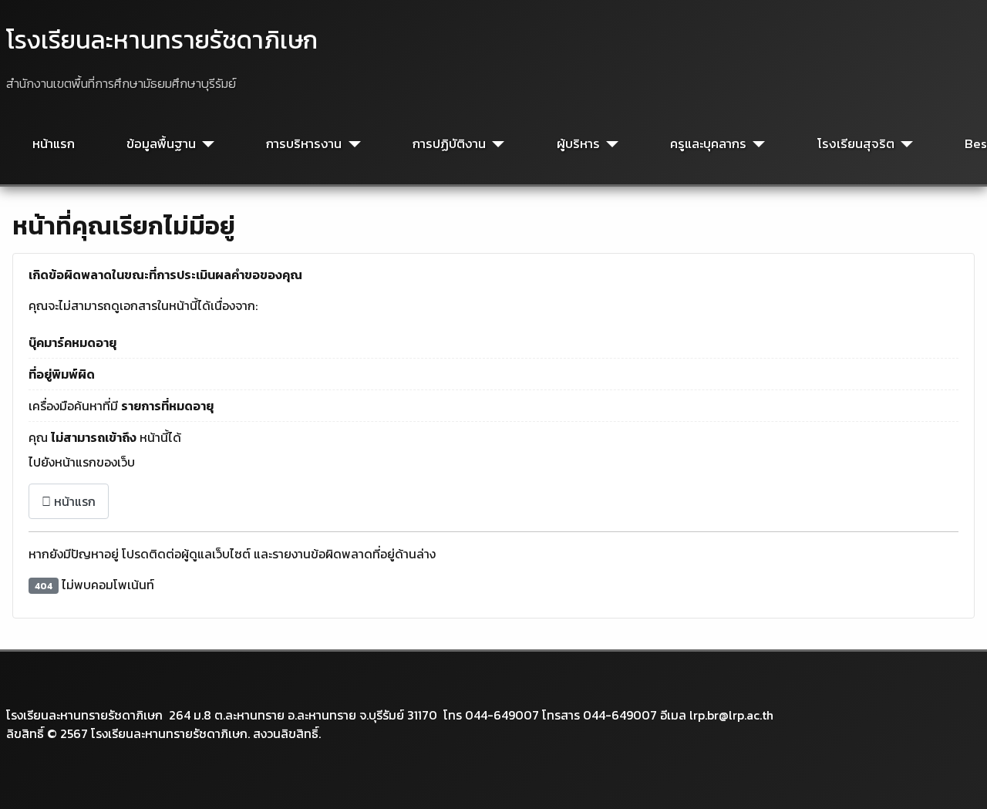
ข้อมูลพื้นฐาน (161, 143)
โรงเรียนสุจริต (855, 143)
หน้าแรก (53, 143)
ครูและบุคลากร (708, 143)
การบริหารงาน (304, 143)
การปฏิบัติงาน (449, 143)
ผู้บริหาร (578, 143)
